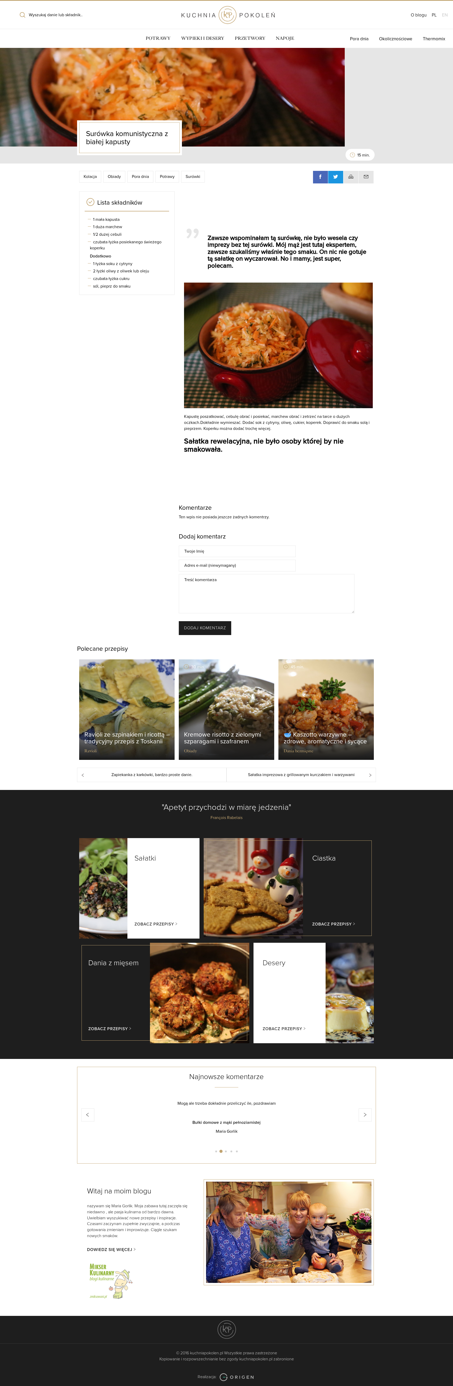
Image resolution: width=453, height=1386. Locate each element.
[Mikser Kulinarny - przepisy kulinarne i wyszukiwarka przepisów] (110, 1280)
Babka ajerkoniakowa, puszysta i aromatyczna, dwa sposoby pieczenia (267, 1122)
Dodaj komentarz (205, 628)
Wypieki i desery (202, 38)
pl (434, 15)
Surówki (193, 176)
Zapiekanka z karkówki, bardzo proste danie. (151, 774)
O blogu (419, 15)
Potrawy (158, 38)
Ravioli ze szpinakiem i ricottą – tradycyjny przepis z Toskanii (127, 738)
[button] (87, 1114)
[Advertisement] (276, 207)
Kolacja (90, 176)
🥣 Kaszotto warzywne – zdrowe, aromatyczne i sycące (325, 738)
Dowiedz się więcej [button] (109, 1249)
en (445, 15)
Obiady (114, 176)
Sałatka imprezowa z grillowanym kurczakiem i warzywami (301, 774)
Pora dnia (359, 39)
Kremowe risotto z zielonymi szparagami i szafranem (222, 738)
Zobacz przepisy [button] (154, 924)
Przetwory (250, 38)
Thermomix (434, 39)
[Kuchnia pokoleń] (226, 12)
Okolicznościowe (395, 39)
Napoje (285, 38)
